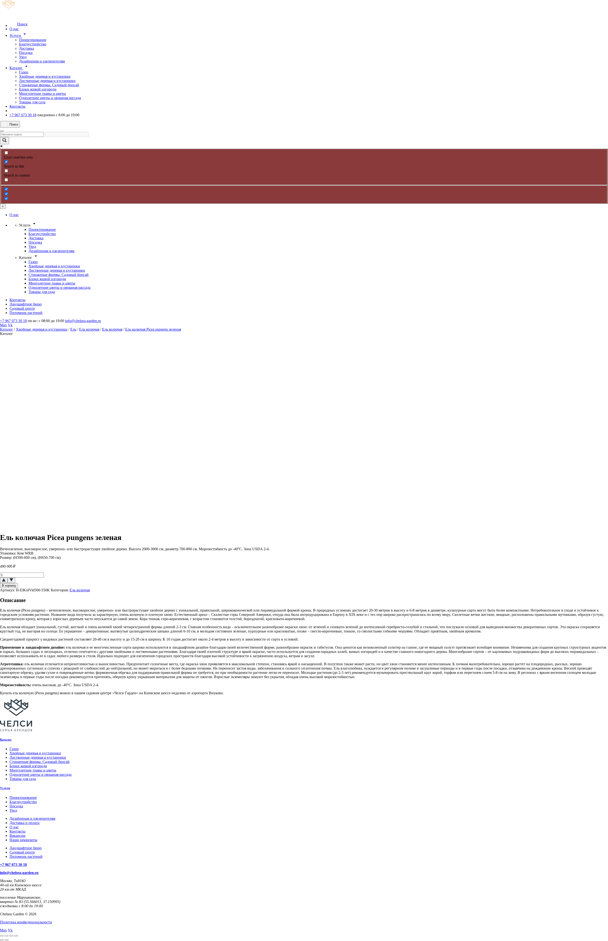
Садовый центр (22, 308)
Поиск (22, 24)
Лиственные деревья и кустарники (47, 81)
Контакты (17, 106)
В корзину (9, 585)
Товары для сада (32, 102)
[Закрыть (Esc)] (16, 935)
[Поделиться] (11, 935)
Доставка (26, 48)
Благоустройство (32, 44)
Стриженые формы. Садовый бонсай (49, 85)
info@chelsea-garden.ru (83, 321)
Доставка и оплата (24, 823)
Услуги (19, 36)
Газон (23, 72)
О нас (14, 29)
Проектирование (32, 40)
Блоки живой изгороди (38, 89)
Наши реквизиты (23, 840)
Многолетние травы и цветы (42, 94)
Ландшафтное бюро (26, 304)
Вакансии (17, 836)
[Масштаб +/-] (2, 935)
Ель (73, 329)
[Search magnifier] (4, 140)
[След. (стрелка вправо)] (7, 940)
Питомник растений (26, 313)
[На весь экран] (7, 935)
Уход (23, 57)
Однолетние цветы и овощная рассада (50, 98)
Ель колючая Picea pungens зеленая (153, 329)
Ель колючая (89, 329)
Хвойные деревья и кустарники (45, 76)
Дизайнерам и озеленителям (42, 61)
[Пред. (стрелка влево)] (2, 940)
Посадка (26, 53)
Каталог (19, 68)
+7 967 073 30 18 (23, 115)
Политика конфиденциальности (26, 922)
